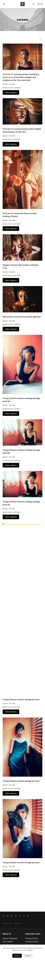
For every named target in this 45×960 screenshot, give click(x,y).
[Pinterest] (15, 916)
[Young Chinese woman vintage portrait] (22, 609)
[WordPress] (20, 916)
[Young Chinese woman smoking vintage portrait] (22, 364)
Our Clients (8, 941)
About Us (17, 923)
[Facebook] (3, 916)
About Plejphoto (10, 938)
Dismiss (40, 480)
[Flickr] (24, 916)
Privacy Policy (31, 938)
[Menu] (4, 4)
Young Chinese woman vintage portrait (21, 699)
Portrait (17, 88)
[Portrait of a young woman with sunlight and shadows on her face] (22, 111)
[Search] (33, 4)
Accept (17, 956)
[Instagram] (11, 916)
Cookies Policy (31, 941)
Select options (11, 92)
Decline (27, 956)
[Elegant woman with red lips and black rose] (22, 247)
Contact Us (7, 923)
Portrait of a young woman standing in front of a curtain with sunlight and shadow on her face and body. (21, 77)
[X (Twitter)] (7, 916)
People (5, 88)
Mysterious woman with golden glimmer (22, 316)
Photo (10, 88)
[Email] (28, 916)
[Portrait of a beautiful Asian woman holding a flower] (22, 179)
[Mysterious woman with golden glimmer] (22, 299)
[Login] (38, 4)
